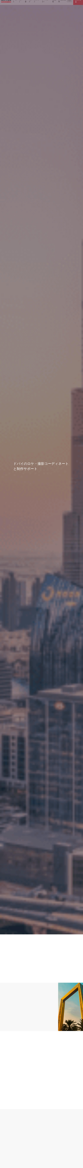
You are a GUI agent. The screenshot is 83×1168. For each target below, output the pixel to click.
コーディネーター (45, 4)
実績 (25, 4)
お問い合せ (78, 4)
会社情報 (54, 4)
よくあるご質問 (62, 4)
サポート (21, 4)
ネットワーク (37, 4)
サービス (15, 4)
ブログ (30, 4)
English (69, 4)
